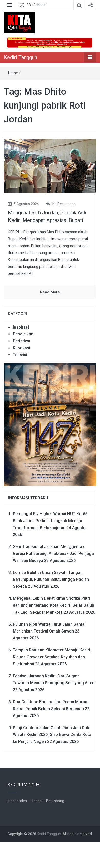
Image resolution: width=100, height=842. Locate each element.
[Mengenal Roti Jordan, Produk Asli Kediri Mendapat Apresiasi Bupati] (50, 165)
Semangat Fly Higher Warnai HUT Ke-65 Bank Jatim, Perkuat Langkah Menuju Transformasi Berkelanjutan (50, 520)
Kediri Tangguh (20, 57)
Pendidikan (23, 334)
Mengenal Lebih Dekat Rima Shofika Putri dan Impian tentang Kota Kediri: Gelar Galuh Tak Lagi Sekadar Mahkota (53, 605)
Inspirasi (21, 327)
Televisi (20, 354)
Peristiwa (21, 341)
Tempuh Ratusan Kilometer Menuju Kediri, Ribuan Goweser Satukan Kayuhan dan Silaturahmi (52, 657)
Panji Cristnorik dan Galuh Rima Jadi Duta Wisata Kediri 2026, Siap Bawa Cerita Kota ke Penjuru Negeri (52, 734)
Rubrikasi (21, 347)
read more (50, 292)
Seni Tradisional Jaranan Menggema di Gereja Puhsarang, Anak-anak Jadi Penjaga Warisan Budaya (53, 553)
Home (13, 73)
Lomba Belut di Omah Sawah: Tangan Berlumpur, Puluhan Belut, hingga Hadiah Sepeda (51, 579)
